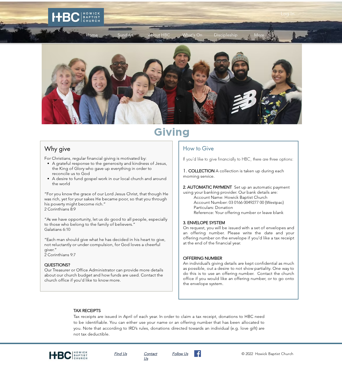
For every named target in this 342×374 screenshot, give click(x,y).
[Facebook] (197, 353)
